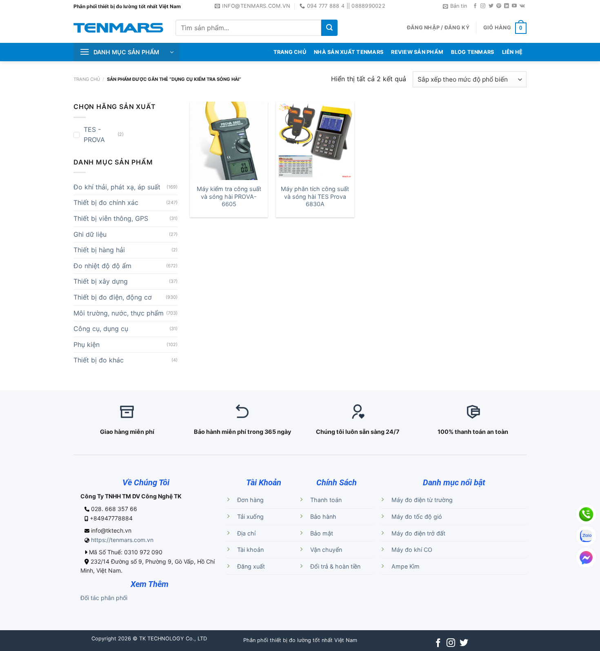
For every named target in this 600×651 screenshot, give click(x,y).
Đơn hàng (250, 499)
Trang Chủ (289, 52)
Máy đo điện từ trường (422, 499)
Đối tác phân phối (103, 597)
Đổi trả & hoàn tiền (335, 566)
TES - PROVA (94, 134)
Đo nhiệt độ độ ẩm (102, 266)
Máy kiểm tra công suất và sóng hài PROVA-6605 (229, 196)
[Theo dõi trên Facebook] (475, 6)
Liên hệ (512, 52)
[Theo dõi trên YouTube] (514, 6)
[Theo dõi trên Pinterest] (498, 6)
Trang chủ (86, 79)
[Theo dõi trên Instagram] (482, 6)
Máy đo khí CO (411, 549)
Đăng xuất (251, 566)
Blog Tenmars (472, 52)
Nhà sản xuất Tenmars (348, 52)
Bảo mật (321, 533)
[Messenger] (586, 557)
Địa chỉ (246, 533)
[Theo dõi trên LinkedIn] (506, 6)
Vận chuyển (326, 549)
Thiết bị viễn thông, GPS (110, 218)
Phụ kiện (86, 344)
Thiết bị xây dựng (100, 281)
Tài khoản (250, 549)
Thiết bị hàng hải (99, 250)
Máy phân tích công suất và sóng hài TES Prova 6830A (315, 196)
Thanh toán (326, 499)
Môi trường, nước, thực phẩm (118, 313)
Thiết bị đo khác (98, 360)
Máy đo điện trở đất (418, 533)
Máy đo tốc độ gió (416, 516)
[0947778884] (586, 514)
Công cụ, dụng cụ (100, 328)
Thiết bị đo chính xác (105, 202)
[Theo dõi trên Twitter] (491, 6)
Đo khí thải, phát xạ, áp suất (116, 187)
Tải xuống (250, 516)
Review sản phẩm (417, 52)
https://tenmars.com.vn (122, 539)
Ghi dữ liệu (90, 234)
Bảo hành (323, 516)
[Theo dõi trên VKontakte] (522, 6)
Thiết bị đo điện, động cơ (112, 297)
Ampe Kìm (405, 566)
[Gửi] (329, 28)
